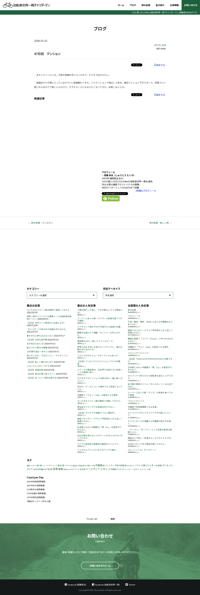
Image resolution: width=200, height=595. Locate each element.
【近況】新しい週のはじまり (40, 362)
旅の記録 (145, 5)
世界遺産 (40, 469)
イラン (111, 465)
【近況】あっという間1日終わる (42, 378)
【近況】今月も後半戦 (37, 340)
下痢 (48, 469)
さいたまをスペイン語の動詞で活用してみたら (48, 310)
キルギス (33, 465)
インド (55, 465)
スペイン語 (146, 469)
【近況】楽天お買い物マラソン (41, 374)
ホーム (121, 5)
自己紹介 (160, 5)
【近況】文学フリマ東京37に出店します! (46, 323)
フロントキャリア (136, 401)
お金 (68, 469)
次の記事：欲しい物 (159, 222)
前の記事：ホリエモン (42, 222)
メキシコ (105, 469)
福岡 (28, 465)
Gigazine (82, 465)
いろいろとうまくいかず (38, 366)
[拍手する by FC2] (159, 65)
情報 (60, 469)
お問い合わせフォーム (100, 565)
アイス (76, 469)
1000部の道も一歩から (37, 351)
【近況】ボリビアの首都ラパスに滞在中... (96, 413)
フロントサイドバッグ (138, 353)
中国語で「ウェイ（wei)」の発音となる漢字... (98, 395)
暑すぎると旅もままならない (40, 336)
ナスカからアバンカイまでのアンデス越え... (97, 450)
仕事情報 (174, 5)
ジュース (45, 465)
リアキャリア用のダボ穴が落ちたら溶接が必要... (99, 327)
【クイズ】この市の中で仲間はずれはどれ (46, 329)
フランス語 (140, 465)
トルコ (120, 469)
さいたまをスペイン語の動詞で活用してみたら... (99, 401)
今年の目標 (119, 465)
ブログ (133, 5)
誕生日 (75, 465)
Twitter (131, 584)
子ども (165, 465)
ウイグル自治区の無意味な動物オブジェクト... (98, 444)
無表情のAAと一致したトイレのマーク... (95, 341)
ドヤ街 (92, 465)
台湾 (35, 469)
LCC (147, 465)
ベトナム (68, 465)
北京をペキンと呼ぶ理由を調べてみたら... (147, 444)
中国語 (98, 465)
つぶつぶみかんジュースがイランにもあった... (98, 355)
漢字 (38, 465)
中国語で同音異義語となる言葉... (143, 407)
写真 (55, 469)
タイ (50, 465)
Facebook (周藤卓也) (77, 584)
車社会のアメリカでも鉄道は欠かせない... (96, 407)
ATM (72, 469)
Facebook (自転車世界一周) (107, 584)
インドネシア (93, 469)
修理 (64, 469)
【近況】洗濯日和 (35, 370)
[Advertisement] (100, 133)
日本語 (83, 469)
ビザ (106, 465)
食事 (160, 465)
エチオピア (130, 465)
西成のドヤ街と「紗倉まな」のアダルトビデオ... (150, 438)
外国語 (114, 469)
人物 (155, 465)
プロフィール (134, 316)
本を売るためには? (35, 343)
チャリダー (128, 469)
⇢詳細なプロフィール (145, 190)
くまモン (135, 469)
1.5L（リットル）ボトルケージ (142, 450)
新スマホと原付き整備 (37, 347)
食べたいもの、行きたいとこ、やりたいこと (47, 355)
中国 (88, 465)
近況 (164, 45)
